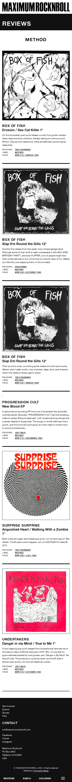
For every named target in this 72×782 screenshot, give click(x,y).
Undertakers (15, 639)
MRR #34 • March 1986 (27, 383)
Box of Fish (13, 126)
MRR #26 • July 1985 (26, 555)
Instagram (7, 741)
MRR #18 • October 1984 (28, 672)
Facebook (7, 735)
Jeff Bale (20, 432)
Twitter (5, 738)
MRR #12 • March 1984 (27, 155)
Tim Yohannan (22, 149)
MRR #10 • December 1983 (28, 438)
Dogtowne (21, 267)
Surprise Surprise (21, 525)
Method (19, 152)
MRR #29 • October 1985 (28, 272)
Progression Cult (20, 402)
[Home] (36, 10)
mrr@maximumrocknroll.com (16, 729)
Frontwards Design (41, 771)
